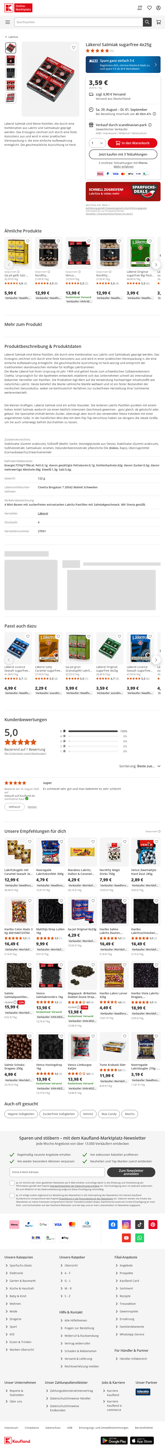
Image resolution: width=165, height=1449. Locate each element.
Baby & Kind (18, 1296)
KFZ (12, 1334)
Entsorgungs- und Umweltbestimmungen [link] (103, 1427)
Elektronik (16, 1273)
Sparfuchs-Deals (21, 1265)
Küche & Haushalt (22, 1288)
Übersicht (71, 1265)
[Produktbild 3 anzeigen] (10, 72)
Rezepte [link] (125, 1296)
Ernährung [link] (127, 1319)
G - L (68, 1281)
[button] (93, 731)
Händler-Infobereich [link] (133, 1359)
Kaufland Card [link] (129, 1281)
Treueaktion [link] (128, 1304)
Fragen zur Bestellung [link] (79, 1328)
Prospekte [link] (126, 1273)
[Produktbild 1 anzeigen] (10, 48)
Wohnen (15, 1304)
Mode (13, 1311)
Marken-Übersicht (22, 1350)
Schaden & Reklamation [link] (81, 1351)
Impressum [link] (11, 1427)
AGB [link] (69, 1427)
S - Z (67, 1296)
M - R (68, 1288)
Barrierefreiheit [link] (144, 1427)
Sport (13, 1327)
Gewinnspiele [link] (129, 1311)
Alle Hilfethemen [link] (76, 1320)
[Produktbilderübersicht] (10, 79)
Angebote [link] (126, 1265)
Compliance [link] (32, 1427)
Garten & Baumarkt (23, 1281)
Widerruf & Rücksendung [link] (82, 1336)
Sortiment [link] (126, 1288)
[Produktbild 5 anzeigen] (10, 97)
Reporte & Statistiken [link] (17, 1393)
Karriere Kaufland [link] (113, 1393)
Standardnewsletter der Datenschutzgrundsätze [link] (74, 1185)
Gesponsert (10, 272)
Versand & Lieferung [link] (78, 1359)
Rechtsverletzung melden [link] (82, 1366)
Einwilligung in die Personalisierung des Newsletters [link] (86, 1198)
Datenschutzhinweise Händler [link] (70, 1398)
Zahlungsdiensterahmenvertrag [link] (71, 1391)
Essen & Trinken (20, 1342)
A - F (67, 1273)
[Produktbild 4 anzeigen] (10, 85)
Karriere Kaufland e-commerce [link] (115, 1405)
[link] (140, 8)
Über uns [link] (16, 1401)
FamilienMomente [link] (132, 1327)
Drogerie (15, 1319)
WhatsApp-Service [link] (132, 1334)
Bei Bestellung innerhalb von (126, 114)
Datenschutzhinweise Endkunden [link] (64, 1408)
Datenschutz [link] (53, 1427)
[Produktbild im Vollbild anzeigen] (50, 79)
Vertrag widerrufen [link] (77, 1343)
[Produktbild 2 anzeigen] (10, 60)
